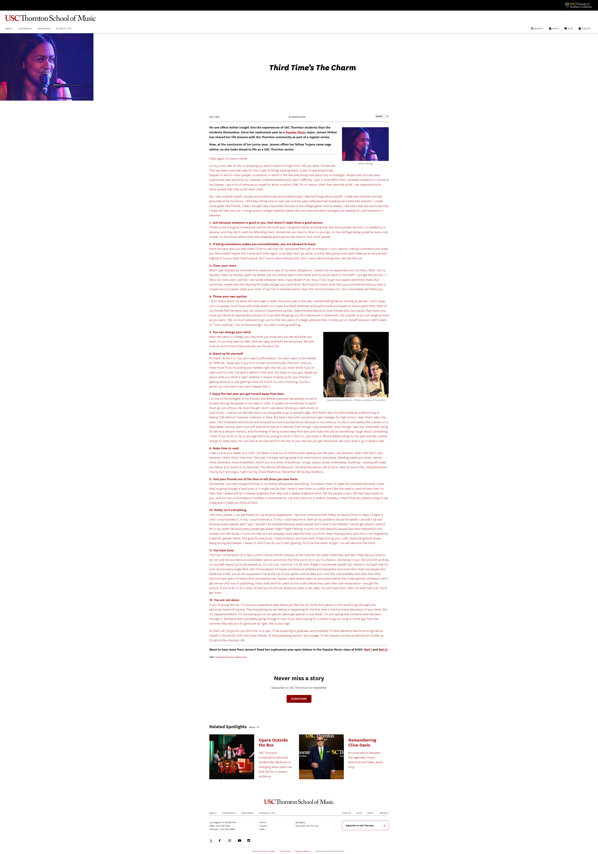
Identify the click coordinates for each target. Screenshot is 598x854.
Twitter (211, 840)
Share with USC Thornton (307, 825)
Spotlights (300, 822)
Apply (555, 28)
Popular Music (296, 132)
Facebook (221, 840)
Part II (383, 649)
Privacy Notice (285, 851)
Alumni (262, 822)
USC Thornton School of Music (299, 18)
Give (570, 28)
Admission (44, 28)
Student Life (64, 28)
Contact (263, 825)
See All (252, 727)
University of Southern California (578, 5)
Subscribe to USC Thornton (360, 825)
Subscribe (299, 699)
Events (586, 28)
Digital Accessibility (303, 851)
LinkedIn (249, 840)
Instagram (230, 840)
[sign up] (384, 827)
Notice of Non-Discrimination (263, 851)
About (9, 28)
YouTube (240, 840)
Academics (25, 28)
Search (538, 28)
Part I (368, 649)
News (262, 829)
